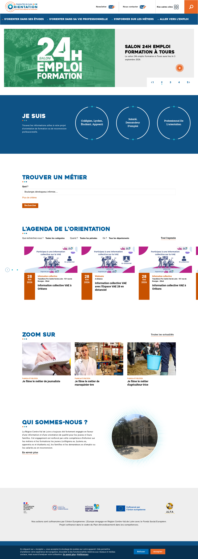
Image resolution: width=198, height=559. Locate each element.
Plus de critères (29, 197)
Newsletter (101, 7)
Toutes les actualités (162, 335)
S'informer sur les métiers (134, 19)
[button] (151, 82)
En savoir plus (30, 453)
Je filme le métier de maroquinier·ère (87, 383)
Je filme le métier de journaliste (41, 381)
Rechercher (30, 206)
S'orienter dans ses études (24, 19)
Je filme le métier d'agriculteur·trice (137, 383)
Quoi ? (25, 186)
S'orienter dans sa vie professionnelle (78, 19)
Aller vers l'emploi (174, 19)
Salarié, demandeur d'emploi (133, 123)
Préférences (82, 554)
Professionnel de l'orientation (173, 123)
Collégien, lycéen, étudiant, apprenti (92, 123)
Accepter (157, 552)
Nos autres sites (165, 7)
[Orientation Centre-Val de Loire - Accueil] (21, 6)
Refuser (141, 552)
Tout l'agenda (168, 238)
